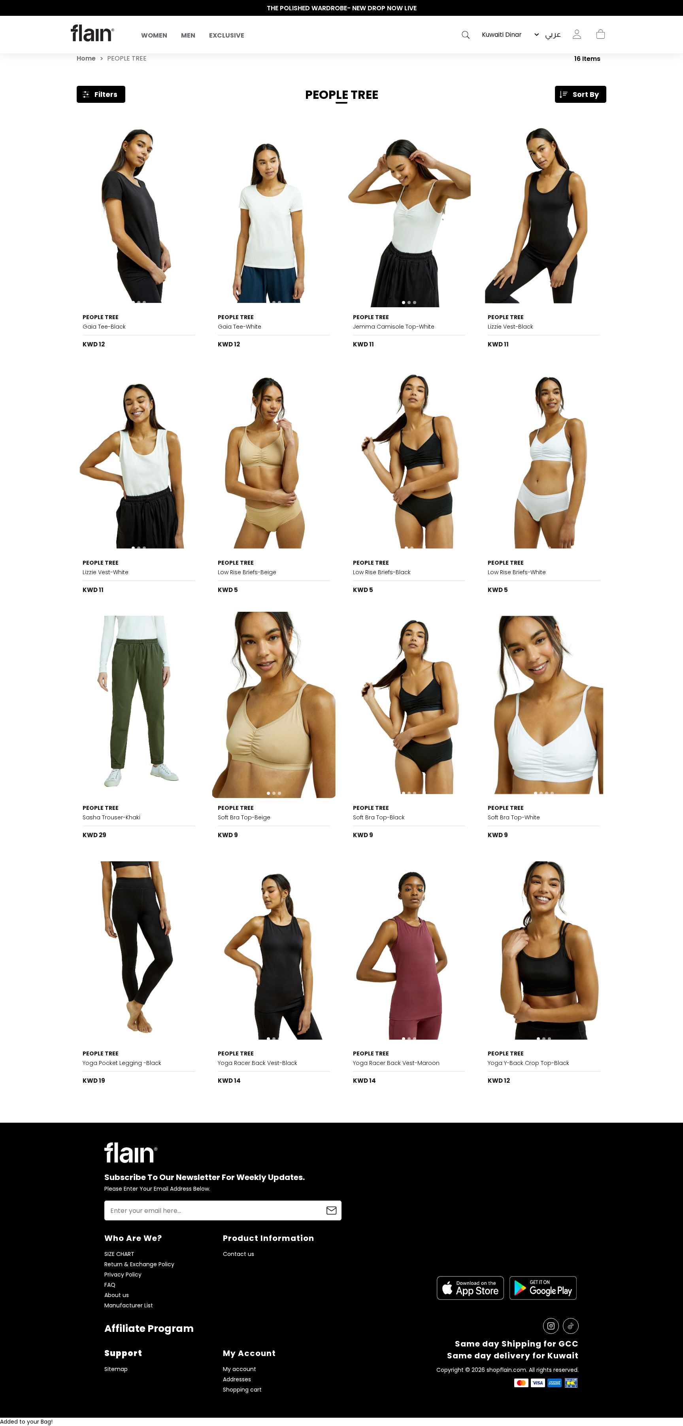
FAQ (109, 1285)
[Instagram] (551, 1326)
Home (86, 58)
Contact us (238, 1254)
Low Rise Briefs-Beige (247, 572)
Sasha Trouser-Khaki (111, 817)
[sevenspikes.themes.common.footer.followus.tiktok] (571, 1326)
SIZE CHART (119, 1254)
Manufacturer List (128, 1305)
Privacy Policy (123, 1274)
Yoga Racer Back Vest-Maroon (396, 1063)
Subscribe (332, 1210)
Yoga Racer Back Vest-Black (257, 1063)
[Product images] (139, 214)
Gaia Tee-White (239, 327)
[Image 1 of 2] (274, 459)
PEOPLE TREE (101, 317)
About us (116, 1295)
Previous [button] (75, 8)
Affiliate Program (149, 1328)
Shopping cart (600, 34)
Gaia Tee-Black (104, 327)
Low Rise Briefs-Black (382, 572)
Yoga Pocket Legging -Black (122, 1063)
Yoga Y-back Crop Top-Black (528, 1063)
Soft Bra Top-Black (379, 817)
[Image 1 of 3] (139, 214)
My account (239, 1369)
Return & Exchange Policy (139, 1264)
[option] (341, 8)
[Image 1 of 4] (544, 705)
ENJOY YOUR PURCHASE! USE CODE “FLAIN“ (342, 8)
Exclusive (226, 35)
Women (154, 35)
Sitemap (116, 1369)
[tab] (133, 302)
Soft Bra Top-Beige (244, 817)
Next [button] (608, 8)
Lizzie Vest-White (105, 572)
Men (188, 35)
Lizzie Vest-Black (510, 327)
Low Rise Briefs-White (517, 572)
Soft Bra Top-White (514, 817)
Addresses (237, 1379)
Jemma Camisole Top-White (393, 327)
